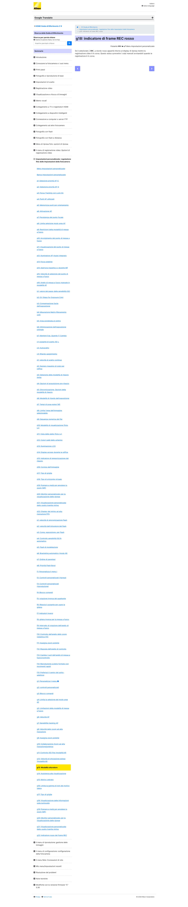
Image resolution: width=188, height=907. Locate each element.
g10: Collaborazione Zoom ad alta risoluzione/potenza (51, 745)
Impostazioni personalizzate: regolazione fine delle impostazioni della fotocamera (106, 29)
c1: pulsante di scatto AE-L (48, 342)
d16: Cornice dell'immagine (48, 467)
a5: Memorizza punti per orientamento (53, 205)
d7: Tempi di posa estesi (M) (48, 404)
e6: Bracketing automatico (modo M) (52, 553)
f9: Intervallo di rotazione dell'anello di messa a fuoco (53, 626)
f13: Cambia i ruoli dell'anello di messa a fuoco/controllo (53, 656)
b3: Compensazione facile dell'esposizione (47, 304)
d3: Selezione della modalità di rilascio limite (53, 376)
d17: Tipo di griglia (44, 473)
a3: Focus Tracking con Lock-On (50, 193)
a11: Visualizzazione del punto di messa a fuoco (53, 248)
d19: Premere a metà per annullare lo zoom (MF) (52, 486)
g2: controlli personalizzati (48, 687)
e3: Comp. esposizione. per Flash (50, 532)
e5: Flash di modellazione (47, 547)
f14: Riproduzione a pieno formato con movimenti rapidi (53, 665)
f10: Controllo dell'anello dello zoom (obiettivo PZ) (52, 635)
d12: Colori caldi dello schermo (49, 440)
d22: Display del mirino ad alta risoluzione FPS (49, 512)
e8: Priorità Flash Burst (46, 565)
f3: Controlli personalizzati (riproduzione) (48, 585)
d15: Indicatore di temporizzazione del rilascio (53, 459)
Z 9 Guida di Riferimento (89, 27)
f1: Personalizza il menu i (47, 571)
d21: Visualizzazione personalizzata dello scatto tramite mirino (51, 504)
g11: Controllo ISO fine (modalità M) (51, 753)
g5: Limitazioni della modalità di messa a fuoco (53, 709)
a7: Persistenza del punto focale (50, 217)
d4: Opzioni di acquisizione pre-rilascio (53, 383)
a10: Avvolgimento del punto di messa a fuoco (53, 239)
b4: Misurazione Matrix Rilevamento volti (51, 313)
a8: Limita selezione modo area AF (51, 223)
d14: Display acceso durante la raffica (52, 452)
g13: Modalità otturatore (47, 767)
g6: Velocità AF (43, 717)
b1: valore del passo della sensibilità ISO (53, 291)
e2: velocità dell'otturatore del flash (51, 526)
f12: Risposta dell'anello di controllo (51, 649)
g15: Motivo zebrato (45, 780)
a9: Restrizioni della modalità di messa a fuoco (53, 230)
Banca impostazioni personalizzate (51, 175)
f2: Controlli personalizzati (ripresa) (51, 578)
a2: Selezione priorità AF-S (48, 187)
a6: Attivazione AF (44, 211)
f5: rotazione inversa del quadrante (51, 598)
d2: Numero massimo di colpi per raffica (50, 367)
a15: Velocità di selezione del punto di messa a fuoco (52, 275)
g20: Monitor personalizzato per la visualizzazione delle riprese (51, 819)
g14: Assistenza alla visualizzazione (51, 773)
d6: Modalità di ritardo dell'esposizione (53, 398)
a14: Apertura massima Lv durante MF (52, 268)
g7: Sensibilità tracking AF (47, 723)
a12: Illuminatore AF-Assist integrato (52, 256)
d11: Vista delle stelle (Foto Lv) (49, 434)
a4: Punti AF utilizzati (45, 199)
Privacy (37, 897)
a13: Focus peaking (44, 262)
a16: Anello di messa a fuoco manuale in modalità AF (53, 283)
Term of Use (47, 897)
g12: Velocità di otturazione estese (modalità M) (51, 760)
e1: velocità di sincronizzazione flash (52, 520)
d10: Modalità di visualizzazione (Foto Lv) (52, 426)
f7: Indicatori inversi (45, 613)
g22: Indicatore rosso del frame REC (52, 835)
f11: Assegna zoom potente (48, 643)
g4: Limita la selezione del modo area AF (52, 700)
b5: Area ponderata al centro (49, 321)
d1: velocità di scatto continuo (49, 360)
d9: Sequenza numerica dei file (49, 419)
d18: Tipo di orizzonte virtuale (49, 479)
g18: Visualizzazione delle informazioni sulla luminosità (53, 801)
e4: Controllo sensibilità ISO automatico (49, 539)
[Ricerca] (69, 43)
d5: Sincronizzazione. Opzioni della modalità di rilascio (51, 391)
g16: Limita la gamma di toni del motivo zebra (53, 787)
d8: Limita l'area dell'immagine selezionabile (49, 411)
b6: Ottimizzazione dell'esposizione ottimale (51, 328)
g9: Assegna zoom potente (48, 738)
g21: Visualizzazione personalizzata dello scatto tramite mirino (51, 828)
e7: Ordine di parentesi (46, 559)
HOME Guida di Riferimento (48, 26)
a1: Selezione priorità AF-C (48, 181)
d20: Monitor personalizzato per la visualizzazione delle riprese (51, 495)
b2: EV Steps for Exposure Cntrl (50, 297)
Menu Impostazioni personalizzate (51, 168)
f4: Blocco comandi (45, 592)
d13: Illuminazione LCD (46, 446)
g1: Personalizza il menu (48, 681)
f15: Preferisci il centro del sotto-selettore (50, 673)
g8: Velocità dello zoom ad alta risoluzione (50, 730)
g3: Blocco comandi (45, 693)
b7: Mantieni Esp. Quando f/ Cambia (51, 336)
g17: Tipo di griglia (44, 794)
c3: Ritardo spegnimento (47, 354)
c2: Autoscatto (43, 348)
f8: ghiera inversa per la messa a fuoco (53, 619)
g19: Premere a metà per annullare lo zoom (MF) (52, 810)
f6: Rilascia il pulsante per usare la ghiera (51, 606)
